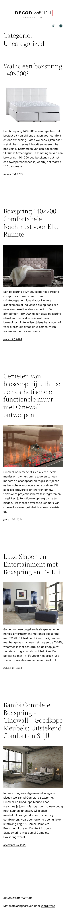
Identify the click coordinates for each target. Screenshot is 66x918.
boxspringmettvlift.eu (17, 897)
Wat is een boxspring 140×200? (32, 70)
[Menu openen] (5, 2)
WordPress (48, 905)
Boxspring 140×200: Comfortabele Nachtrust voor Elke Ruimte (31, 222)
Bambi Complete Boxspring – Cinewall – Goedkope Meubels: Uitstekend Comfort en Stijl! (33, 720)
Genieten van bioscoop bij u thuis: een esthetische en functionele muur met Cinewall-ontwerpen (31, 395)
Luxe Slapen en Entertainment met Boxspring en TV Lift (32, 564)
